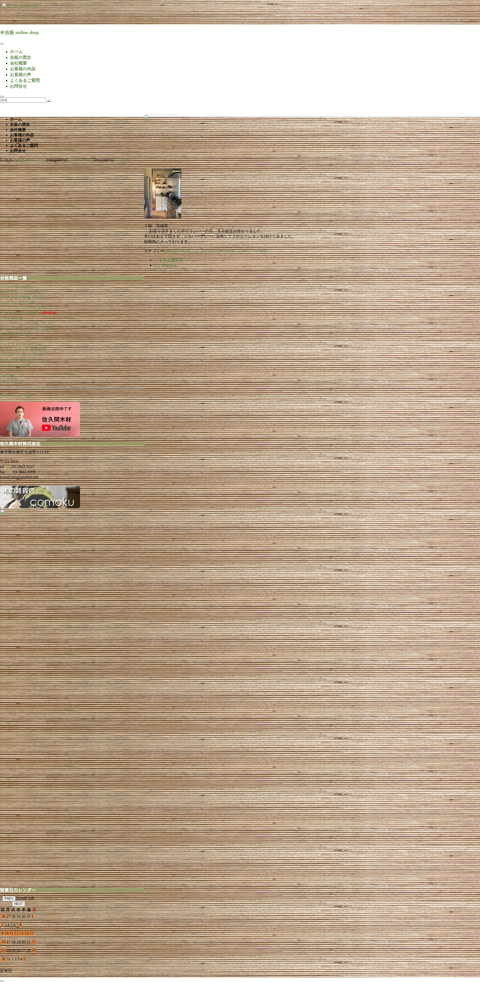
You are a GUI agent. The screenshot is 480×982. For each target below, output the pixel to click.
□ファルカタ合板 (15, 365)
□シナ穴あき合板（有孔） (23, 297)
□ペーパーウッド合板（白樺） (27, 328)
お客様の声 (20, 74)
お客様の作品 (23, 69)
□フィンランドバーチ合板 (23, 307)
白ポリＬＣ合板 (253, 251)
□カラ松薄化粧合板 (17, 360)
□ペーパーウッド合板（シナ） (27, 323)
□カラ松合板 (11, 318)
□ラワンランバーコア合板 (23, 349)
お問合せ (18, 86)
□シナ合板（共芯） (17, 286)
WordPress (124, 160)
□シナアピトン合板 (17, 302)
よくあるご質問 (25, 80)
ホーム (16, 51)
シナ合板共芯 (168, 260)
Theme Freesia (80, 160)
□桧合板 (7, 376)
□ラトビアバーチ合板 (19, 313)
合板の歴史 (20, 57)
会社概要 (18, 63)
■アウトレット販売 (17, 395)
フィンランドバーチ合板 (213, 251)
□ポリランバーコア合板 (21, 355)
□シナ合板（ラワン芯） (21, 292)
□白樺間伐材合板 (15, 334)
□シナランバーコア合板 (21, 344)
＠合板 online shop (19, 32)
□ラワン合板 (11, 370)
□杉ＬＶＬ (9, 339)
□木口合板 (9, 381)
